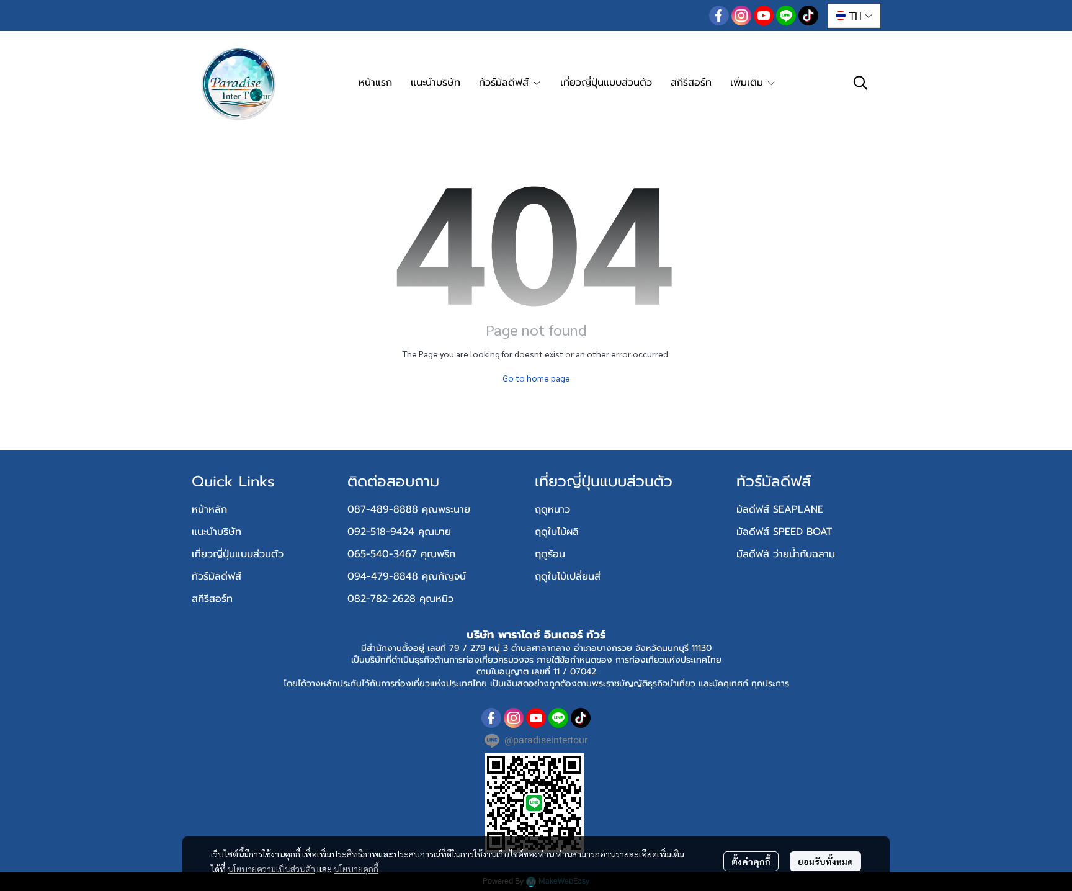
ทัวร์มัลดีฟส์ (216, 576)
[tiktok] (808, 15)
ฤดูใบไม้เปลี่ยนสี (568, 576)
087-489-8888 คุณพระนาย (408, 509)
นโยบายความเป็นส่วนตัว (271, 868)
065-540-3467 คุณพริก (401, 554)
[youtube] (764, 15)
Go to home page (536, 377)
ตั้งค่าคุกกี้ (750, 861)
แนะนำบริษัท (216, 531)
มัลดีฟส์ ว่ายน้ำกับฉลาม (785, 554)
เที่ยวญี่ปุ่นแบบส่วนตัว (238, 554)
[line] (786, 15)
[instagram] (741, 15)
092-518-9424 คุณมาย (399, 531)
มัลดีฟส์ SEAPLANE (779, 509)
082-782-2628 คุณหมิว (400, 598)
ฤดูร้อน (550, 554)
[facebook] (719, 15)
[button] (854, 16)
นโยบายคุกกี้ (356, 868)
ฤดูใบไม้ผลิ (557, 531)
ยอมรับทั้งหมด (825, 861)
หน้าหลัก (209, 509)
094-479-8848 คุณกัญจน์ (406, 576)
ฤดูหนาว (552, 509)
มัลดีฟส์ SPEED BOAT (784, 531)
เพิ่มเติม (748, 82)
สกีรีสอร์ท (212, 598)
